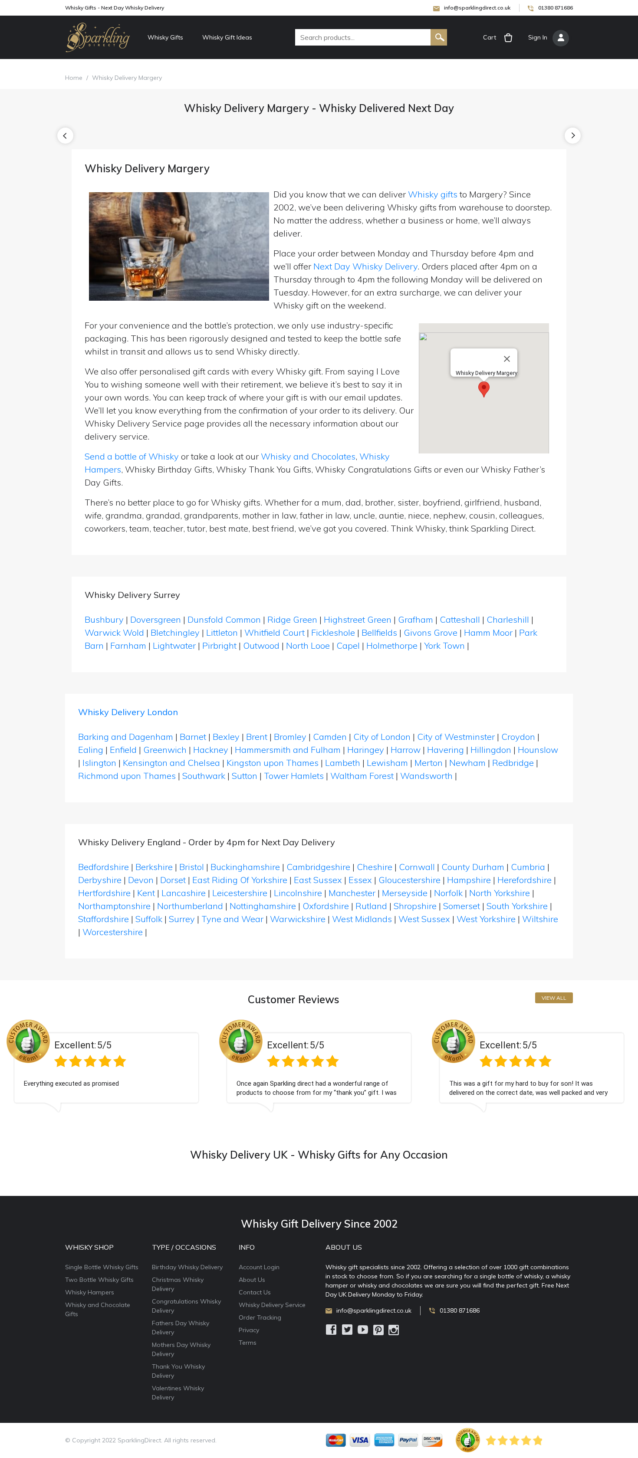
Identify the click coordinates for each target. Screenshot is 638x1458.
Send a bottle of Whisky (132, 456)
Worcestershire (112, 931)
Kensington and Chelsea (171, 762)
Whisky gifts (432, 194)
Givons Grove (430, 632)
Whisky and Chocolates (308, 456)
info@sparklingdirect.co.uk (477, 7)
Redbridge (513, 762)
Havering (445, 749)
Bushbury (104, 619)
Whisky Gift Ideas (227, 37)
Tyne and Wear (232, 918)
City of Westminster (456, 736)
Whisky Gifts (165, 37)
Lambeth (342, 762)
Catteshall (460, 619)
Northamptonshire (114, 905)
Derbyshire (100, 879)
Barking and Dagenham (125, 736)
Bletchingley (175, 632)
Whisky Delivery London (128, 711)
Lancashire (183, 892)
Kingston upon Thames (273, 762)
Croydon (518, 736)
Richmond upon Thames (127, 775)
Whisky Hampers (89, 1292)
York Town (444, 645)
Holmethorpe (392, 645)
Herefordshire (524, 879)
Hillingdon (490, 749)
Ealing (90, 749)
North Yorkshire (499, 892)
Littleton (222, 632)
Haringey (365, 749)
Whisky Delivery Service (272, 1305)
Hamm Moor (488, 632)
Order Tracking (260, 1317)
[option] (106, 1072)
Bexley (226, 736)
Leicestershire (239, 892)
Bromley (290, 736)
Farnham (128, 645)
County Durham (472, 866)
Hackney (210, 749)
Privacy (249, 1330)
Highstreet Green (357, 619)
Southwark (203, 775)
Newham (467, 762)
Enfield (123, 749)
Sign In (537, 37)
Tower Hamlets (294, 775)
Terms (248, 1342)
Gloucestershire (409, 879)
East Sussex (318, 879)
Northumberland (190, 905)
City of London (382, 736)
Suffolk (148, 918)
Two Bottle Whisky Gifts (99, 1280)
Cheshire (374, 866)
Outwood (261, 645)
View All (554, 998)
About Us (252, 1280)
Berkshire (154, 866)
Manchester (352, 892)
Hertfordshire (104, 892)
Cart (489, 37)
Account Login (259, 1267)
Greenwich (165, 749)
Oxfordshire (326, 905)
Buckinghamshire (245, 866)
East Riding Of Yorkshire (239, 879)
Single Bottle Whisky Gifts (101, 1267)
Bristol (191, 866)
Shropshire (415, 905)
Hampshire (469, 879)
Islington (99, 762)
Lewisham (387, 762)
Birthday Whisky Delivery (187, 1267)
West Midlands (362, 918)
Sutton (244, 775)
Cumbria (528, 866)
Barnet (193, 736)
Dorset (173, 879)
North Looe (308, 645)
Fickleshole (333, 632)
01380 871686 (555, 7)
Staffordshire (103, 918)
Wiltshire (540, 918)
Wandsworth (426, 775)
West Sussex (424, 918)
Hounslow (538, 749)
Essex (360, 879)
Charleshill (508, 619)
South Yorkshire (517, 905)
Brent (256, 736)
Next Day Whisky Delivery (365, 266)
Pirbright (219, 645)
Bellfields (379, 632)
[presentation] (65, 136)
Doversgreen (155, 619)
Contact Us (255, 1292)
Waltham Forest (362, 775)
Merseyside (405, 892)
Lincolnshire (298, 892)
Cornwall (417, 866)
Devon (141, 879)
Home (73, 78)
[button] (484, 389)
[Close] (507, 358)
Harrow (406, 749)
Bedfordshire (103, 866)
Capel (348, 645)
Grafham (415, 619)
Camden (330, 736)
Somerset (461, 905)
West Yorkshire (486, 918)
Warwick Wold (114, 632)
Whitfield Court (274, 632)
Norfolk (448, 892)
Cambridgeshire (318, 866)
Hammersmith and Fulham (288, 749)
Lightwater (174, 645)
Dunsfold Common (224, 619)
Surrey (182, 918)
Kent (146, 892)
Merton (428, 762)
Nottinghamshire (263, 905)
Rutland (371, 905)
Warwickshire (298, 918)
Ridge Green (292, 619)
